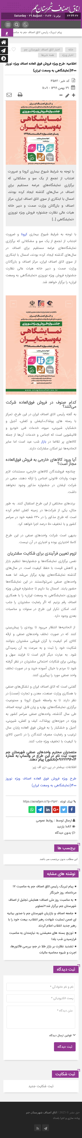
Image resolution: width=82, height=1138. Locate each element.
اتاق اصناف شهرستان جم (41, 1112)
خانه (70, 49)
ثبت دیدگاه (64, 1046)
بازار (42, 441)
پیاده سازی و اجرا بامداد (66, 1118)
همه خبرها (47, 55)
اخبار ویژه (67, 55)
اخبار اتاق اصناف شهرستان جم (42, 49)
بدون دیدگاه (63, 832)
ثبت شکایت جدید (41, 1086)
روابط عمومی (44, 820)
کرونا (23, 234)
